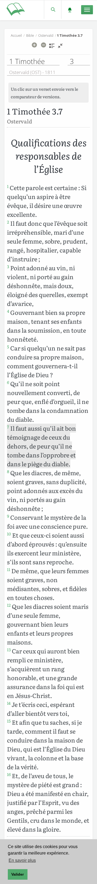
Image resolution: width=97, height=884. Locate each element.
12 (9, 605)
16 (9, 774)
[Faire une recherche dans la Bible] (52, 9)
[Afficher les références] (52, 47)
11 (8, 569)
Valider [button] (17, 874)
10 (9, 534)
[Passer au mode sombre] (69, 9)
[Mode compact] (60, 47)
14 (9, 703)
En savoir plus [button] (22, 860)
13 (9, 650)
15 (9, 721)
